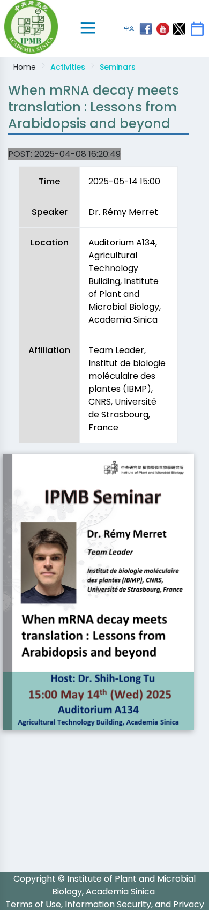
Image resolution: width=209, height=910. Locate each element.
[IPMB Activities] (197, 29)
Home (24, 67)
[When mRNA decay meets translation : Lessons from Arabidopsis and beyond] (98, 592)
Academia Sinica (120, 891)
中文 (129, 28)
